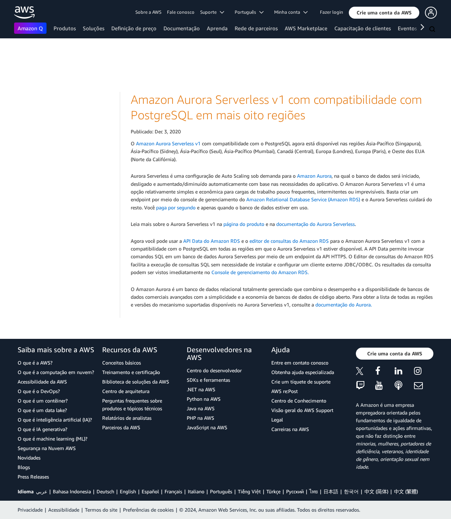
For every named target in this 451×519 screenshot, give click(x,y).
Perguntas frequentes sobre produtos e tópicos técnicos (132, 404)
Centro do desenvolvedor (214, 370)
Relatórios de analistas (127, 418)
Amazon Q (30, 28)
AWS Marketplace (306, 28)
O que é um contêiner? (43, 401)
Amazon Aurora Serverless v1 (168, 143)
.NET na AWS (201, 389)
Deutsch (105, 491)
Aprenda (217, 28)
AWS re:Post (284, 391)
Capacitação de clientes (362, 28)
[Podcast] (404, 386)
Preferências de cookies (148, 510)
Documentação (181, 28)
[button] (384, 13)
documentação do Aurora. (343, 305)
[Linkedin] (404, 372)
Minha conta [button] (288, 12)
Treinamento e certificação (131, 372)
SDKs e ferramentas (208, 380)
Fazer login (331, 12)
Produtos (65, 28)
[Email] (423, 386)
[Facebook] (385, 372)
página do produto (243, 224)
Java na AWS (201, 408)
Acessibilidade (63, 510)
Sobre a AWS (148, 12)
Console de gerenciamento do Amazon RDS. (260, 272)
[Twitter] (365, 372)
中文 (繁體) (406, 491)
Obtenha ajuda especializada (302, 372)
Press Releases (33, 477)
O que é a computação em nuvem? (56, 372)
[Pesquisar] (433, 30)
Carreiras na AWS (290, 429)
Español (150, 491)
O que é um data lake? (42, 410)
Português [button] (247, 12)
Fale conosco (180, 12)
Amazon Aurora (314, 176)
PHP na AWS (200, 418)
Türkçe (273, 491)
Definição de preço (133, 28)
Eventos (407, 28)
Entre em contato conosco (299, 363)
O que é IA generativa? (42, 429)
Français (173, 491)
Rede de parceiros (256, 28)
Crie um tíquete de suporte (300, 382)
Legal (277, 420)
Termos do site (101, 510)
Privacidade (30, 510)
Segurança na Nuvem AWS (47, 448)
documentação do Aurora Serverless (315, 224)
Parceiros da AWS (121, 427)
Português (221, 491)
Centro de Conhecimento (298, 401)
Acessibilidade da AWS (42, 382)
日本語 (330, 491)
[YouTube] (385, 386)
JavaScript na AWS (207, 427)
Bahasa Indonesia (72, 491)
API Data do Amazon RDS (211, 241)
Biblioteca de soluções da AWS (135, 382)
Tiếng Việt (249, 491)
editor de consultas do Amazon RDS (289, 241)
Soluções (93, 28)
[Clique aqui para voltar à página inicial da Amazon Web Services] (24, 12)
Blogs (24, 467)
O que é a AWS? (35, 363)
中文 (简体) (376, 491)
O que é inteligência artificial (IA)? (55, 420)
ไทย (313, 491)
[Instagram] (423, 372)
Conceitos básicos (121, 363)
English (128, 491)
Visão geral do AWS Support (302, 410)
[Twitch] (365, 386)
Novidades (29, 458)
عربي (41, 491)
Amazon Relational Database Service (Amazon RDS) (303, 199)
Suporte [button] (210, 12)
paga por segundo (176, 207)
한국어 (351, 491)
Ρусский (295, 491)
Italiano (196, 491)
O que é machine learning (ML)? (52, 439)
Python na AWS (204, 399)
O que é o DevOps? (39, 391)
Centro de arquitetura (125, 391)
